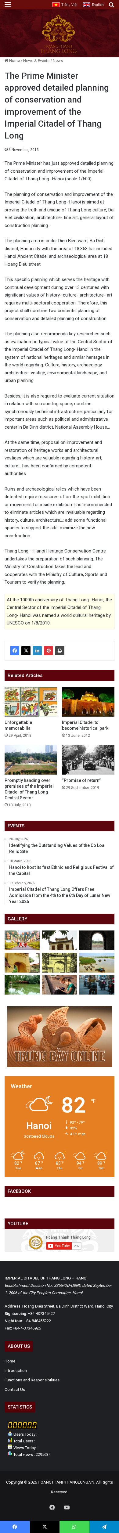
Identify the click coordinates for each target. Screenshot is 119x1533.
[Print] (59, 650)
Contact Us (15, 1389)
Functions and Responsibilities (32, 1379)
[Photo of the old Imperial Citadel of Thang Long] (59, 963)
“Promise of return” (81, 780)
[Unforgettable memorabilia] (31, 702)
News (58, 60)
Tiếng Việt (69, 5)
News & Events (36, 60)
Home (14, 60)
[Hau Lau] (59, 940)
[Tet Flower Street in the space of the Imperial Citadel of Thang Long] (22, 940)
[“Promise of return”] (88, 760)
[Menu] (8, 7)
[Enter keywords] (111, 7)
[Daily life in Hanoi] (96, 985)
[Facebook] (14, 650)
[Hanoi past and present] (22, 985)
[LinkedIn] (37, 650)
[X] (26, 650)
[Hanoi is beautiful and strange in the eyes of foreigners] (59, 985)
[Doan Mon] (96, 940)
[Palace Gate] (22, 963)
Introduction (16, 1370)
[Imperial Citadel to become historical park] (88, 702)
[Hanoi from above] (96, 963)
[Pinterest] (48, 650)
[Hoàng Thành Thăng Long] (58, 53)
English (98, 5)
